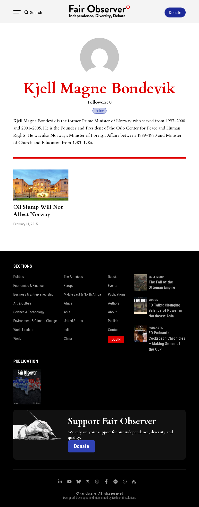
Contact (114, 330)
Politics (18, 276)
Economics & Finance (28, 285)
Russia (112, 276)
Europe (69, 285)
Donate (81, 446)
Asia (67, 312)
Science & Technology (28, 312)
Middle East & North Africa (82, 294)
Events (112, 285)
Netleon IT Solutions (124, 497)
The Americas (73, 276)
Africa (68, 303)
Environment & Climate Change (35, 321)
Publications (116, 294)
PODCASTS (156, 328)
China (68, 338)
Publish (113, 321)
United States (73, 321)
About (112, 312)
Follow (99, 111)
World (17, 338)
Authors (113, 303)
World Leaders (23, 330)
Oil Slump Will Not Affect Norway (38, 210)
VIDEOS (153, 300)
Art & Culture (22, 303)
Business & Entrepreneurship (33, 294)
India (67, 330)
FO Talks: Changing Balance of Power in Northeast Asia (165, 310)
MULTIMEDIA (156, 277)
